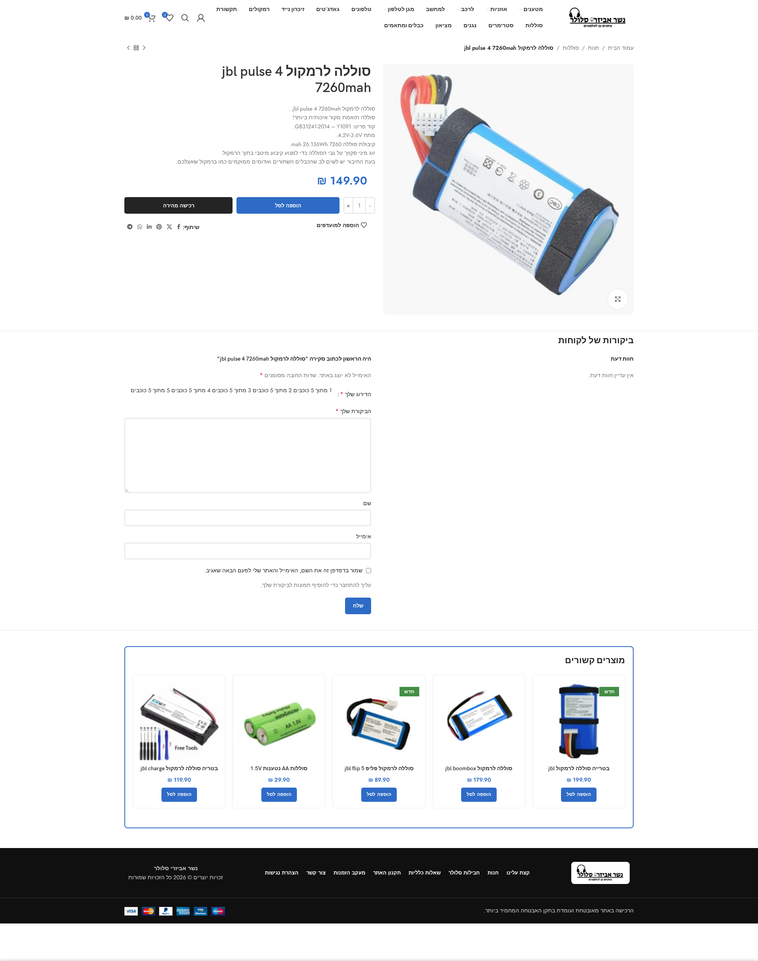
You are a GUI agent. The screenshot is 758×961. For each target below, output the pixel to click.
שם (367, 503)
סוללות (571, 48)
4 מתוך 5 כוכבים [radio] (190, 390)
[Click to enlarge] (618, 299)
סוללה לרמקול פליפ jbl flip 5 (379, 768)
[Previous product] (144, 48)
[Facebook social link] (178, 227)
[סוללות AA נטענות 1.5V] (279, 721)
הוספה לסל (288, 205)
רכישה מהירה (178, 205)
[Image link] (600, 872)
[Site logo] (598, 17)
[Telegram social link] (130, 227)
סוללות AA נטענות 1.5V (279, 768)
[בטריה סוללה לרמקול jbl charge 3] (179, 721)
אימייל (363, 536)
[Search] (185, 18)
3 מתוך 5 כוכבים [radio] (231, 390)
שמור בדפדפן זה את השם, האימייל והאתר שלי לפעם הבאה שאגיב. (283, 570)
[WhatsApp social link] (139, 227)
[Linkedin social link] (149, 227)
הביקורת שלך (353, 411)
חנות (593, 48)
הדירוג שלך (355, 394)
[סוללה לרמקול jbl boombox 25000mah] (479, 721)
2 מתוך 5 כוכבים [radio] (272, 390)
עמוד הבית (621, 48)
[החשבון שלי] (201, 18)
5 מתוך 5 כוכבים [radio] (150, 390)
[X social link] (169, 227)
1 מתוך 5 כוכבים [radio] (312, 390)
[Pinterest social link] (159, 227)
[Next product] (128, 48)
